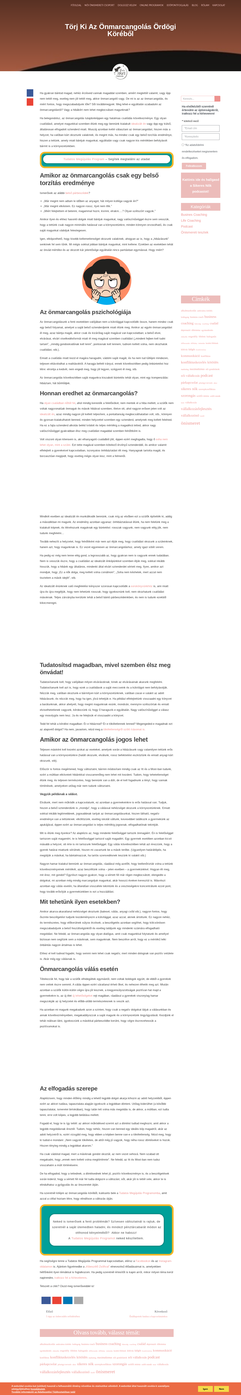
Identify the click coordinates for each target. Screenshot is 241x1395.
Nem (221, 1389)
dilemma (161, 1344)
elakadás (56, 1351)
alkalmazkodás (47, 1344)
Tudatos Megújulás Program (83, 159)
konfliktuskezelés (63, 1357)
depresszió (151, 1344)
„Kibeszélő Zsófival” (97, 1266)
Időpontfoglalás (178, 5)
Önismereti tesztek (194, 232)
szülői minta (134, 1364)
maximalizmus (104, 1357)
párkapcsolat (48, 1364)
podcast (154, 1357)
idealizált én (138, 123)
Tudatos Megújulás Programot (93, 1238)
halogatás (83, 1350)
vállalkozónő (80, 1372)
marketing (92, 1358)
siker (74, 1364)
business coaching (108, 1344)
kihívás (130, 1351)
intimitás (109, 1351)
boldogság (76, 1344)
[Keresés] (217, 98)
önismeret (105, 1371)
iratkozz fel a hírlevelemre (70, 1277)
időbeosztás (93, 1351)
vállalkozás (163, 1364)
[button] (30, 93)
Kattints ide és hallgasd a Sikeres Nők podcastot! (200, 185)
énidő (93, 1373)
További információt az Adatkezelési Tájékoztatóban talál (43, 1392)
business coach (88, 1344)
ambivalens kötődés (63, 1344)
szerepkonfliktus (103, 1364)
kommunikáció (162, 1350)
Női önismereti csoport (99, 5)
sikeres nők (85, 1364)
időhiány (102, 1351)
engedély (64, 1350)
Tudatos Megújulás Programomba (139, 1193)
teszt (154, 1364)
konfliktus (44, 1357)
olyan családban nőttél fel (59, 403)
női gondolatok (120, 1357)
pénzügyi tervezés (64, 1364)
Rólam (205, 5)
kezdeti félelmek (120, 1351)
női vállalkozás (137, 1357)
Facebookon (143, 1261)
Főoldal (76, 5)
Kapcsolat (218, 5)
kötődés (82, 1357)
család (141, 1344)
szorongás (119, 1364)
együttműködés (46, 1351)
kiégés (138, 1350)
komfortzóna (147, 1351)
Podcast (187, 226)
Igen (205, 1389)
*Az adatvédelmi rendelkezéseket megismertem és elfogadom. (199, 151)
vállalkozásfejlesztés (55, 1372)
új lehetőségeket (82, 995)
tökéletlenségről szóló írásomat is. (124, 729)
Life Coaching (191, 220)
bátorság (125, 1344)
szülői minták (146, 1364)
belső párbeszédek (77, 193)
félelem (73, 1351)
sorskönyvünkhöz (141, 586)
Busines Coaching (194, 214)
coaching (132, 1344)
